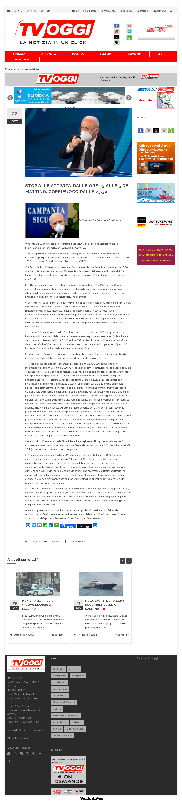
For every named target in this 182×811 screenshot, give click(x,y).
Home (75, 10)
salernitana (59, 722)
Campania (78, 675)
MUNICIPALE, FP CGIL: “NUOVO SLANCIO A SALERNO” (38, 604)
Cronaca (19, 54)
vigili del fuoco (75, 728)
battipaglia (59, 675)
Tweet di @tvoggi (147, 658)
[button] (10, 97)
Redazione (79, 541)
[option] (69, 95)
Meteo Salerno (147, 100)
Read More (57, 634)
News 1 (58, 541)
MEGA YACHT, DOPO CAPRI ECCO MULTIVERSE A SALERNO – (105, 604)
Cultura (106, 54)
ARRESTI (58, 668)
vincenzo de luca (62, 735)
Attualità (48, 54)
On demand (159, 10)
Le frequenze (108, 10)
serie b (57, 728)
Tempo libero (22, 59)
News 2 (30, 634)
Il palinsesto (90, 10)
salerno (76, 722)
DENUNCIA (59, 695)
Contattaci (142, 10)
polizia (57, 708)
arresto (73, 668)
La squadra (126, 10)
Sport (162, 54)
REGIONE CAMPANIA (65, 715)
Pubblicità (57, 750)
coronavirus (60, 688)
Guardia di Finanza (64, 702)
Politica (78, 54)
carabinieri (59, 682)
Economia (134, 54)
